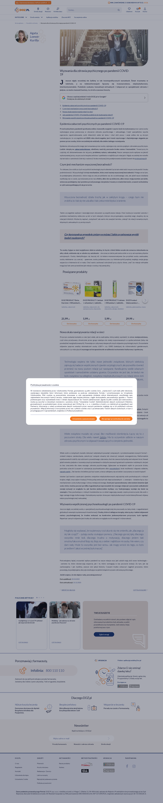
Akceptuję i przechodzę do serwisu (116, 419)
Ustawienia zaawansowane (83, 419)
